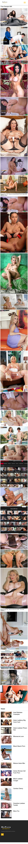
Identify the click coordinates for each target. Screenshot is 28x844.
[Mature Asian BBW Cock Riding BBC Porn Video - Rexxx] (6, 765)
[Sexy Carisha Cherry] (6, 794)
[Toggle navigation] (2, 834)
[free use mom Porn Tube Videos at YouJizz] (6, 814)
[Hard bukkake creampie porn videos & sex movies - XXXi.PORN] (6, 714)
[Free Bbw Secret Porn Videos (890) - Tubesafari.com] (6, 739)
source (2, 24)
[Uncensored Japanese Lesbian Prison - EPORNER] (6, 730)
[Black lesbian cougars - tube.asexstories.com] (6, 781)
